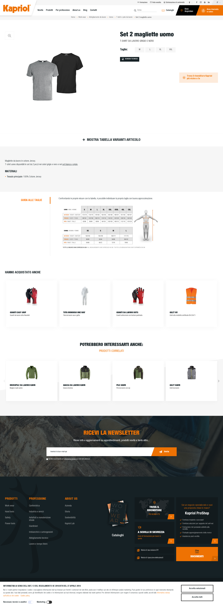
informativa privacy (70, 459)
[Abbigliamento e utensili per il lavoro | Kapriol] (21, 9)
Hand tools (9, 512)
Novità (40, 10)
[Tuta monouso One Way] (85, 296)
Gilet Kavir (175, 385)
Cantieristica (34, 506)
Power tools (10, 524)
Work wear (9, 506)
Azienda (68, 506)
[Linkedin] (209, 2)
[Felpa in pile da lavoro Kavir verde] (138, 372)
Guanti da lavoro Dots (127, 313)
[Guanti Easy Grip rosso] (31, 296)
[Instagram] (201, 2)
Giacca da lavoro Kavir (74, 385)
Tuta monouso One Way (74, 313)
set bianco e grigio (70, 164)
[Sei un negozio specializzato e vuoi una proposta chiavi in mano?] (214, 541)
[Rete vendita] (170, 516)
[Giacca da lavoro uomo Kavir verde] (85, 372)
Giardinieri (33, 526)
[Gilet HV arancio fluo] (191, 296)
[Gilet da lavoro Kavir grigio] (191, 372)
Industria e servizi (36, 512)
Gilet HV (174, 313)
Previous (4, 381)
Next (218, 381)
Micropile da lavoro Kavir (22, 385)
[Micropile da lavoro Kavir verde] (32, 372)
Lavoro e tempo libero (38, 544)
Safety (7, 518)
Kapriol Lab (69, 524)
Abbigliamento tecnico (38, 538)
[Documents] (214, 558)
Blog (85, 10)
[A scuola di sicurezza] (170, 541)
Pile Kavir (121, 385)
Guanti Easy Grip (18, 313)
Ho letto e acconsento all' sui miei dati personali (69, 459)
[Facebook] (197, 2)
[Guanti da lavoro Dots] (138, 296)
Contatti (93, 10)
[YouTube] (205, 2)
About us (76, 10)
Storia (67, 512)
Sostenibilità (70, 518)
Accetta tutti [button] (197, 597)
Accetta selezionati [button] (197, 588)
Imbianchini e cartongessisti (41, 532)
